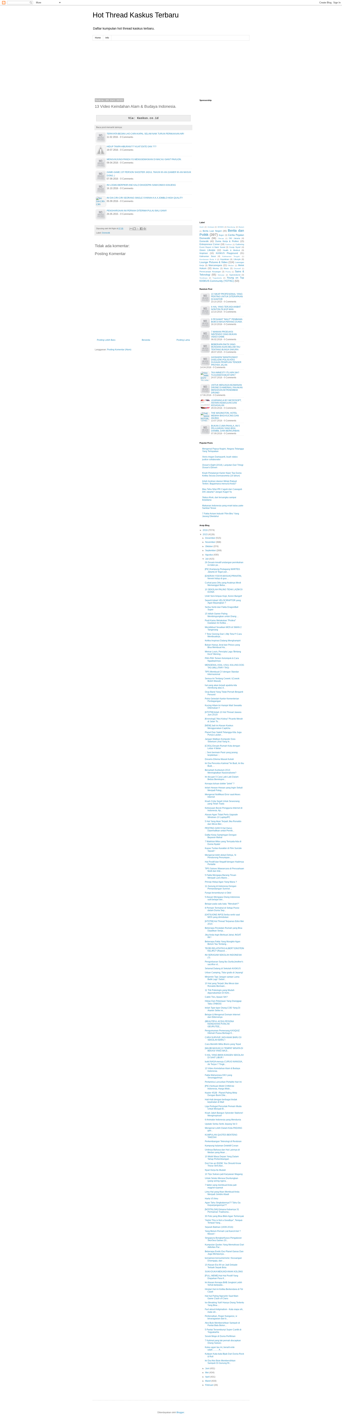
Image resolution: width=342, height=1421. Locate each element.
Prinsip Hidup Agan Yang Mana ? (221, 882)
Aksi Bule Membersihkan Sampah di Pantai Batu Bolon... (222, 1324)
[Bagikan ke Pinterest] (144, 228)
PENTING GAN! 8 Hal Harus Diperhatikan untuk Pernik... (219, 829)
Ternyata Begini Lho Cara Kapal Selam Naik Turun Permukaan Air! (145, 134)
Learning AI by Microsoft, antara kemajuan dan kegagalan (226, 403)
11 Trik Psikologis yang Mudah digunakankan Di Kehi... (219, 991)
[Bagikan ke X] (138, 228)
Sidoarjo (221, 275)
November (210, 542)
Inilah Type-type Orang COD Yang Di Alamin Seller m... (222, 1009)
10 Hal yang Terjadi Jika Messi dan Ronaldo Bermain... (222, 984)
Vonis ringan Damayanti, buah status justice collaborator (220, 458)
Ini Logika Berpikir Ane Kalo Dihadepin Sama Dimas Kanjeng (141, 185)
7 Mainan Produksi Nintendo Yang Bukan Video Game (224, 334)
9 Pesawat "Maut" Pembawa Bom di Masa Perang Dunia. (226, 320)
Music (226, 268)
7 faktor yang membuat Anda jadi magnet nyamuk (221, 1186)
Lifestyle (237, 259)
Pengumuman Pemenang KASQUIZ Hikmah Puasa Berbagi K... (222, 1031)
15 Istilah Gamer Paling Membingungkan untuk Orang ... (222, 614)
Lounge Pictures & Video (214, 262)
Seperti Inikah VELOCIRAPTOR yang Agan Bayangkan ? (223, 601)
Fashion (228, 244)
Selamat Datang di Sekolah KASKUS (223, 968)
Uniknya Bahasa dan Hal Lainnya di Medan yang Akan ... (222, 1151)
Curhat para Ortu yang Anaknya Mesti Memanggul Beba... (223, 583)
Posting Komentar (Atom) (119, 349)
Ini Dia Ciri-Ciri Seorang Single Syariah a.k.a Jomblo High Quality (145, 198)
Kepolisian (224, 259)
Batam (241, 227)
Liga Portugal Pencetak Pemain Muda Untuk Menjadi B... (223, 1107)
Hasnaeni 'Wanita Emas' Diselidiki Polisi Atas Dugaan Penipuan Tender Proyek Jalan (226, 361)
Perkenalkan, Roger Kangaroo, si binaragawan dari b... (221, 1317)
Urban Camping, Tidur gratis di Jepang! (224, 972)
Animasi (211, 227)
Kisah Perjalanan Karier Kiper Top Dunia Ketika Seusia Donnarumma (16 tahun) (222, 474)
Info (107, 38)
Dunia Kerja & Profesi (227, 241)
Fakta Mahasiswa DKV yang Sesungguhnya (218, 1076)
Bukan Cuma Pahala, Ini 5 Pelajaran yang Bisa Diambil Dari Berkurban (225, 428)
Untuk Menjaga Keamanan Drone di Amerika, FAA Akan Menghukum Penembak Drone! (227, 389)
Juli (207, 559)
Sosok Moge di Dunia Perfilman (220, 1336)
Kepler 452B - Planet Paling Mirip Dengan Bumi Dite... (221, 1094)
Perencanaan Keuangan (210, 272)
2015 (205, 534)
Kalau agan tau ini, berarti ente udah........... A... (220, 1348)
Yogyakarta (217, 278)
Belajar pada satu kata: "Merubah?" (222, 904)
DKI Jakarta (234, 238)
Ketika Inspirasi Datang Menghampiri (223, 640)
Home (98, 38)
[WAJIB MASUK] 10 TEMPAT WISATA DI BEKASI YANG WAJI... (224, 1049)
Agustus (209, 555)
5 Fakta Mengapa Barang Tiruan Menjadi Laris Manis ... (220, 876)
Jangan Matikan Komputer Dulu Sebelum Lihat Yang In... (220, 740)
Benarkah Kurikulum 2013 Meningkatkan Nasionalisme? (220, 771)
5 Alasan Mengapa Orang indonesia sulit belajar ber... (222, 898)
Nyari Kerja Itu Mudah (215, 1170)
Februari (209, 1385)
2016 (205, 530)
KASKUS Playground (227, 253)
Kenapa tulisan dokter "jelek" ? (219, 783)
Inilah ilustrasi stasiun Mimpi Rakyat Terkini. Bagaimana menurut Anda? (219, 482)
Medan (231, 265)
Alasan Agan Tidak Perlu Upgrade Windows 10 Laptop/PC (221, 815)
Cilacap (221, 238)
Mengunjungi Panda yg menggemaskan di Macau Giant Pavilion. (144, 159)
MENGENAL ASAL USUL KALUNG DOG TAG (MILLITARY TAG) (224, 666)
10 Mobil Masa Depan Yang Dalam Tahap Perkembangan (222, 1157)
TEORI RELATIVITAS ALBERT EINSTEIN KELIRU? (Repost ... (224, 949)
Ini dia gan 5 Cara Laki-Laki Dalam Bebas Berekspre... (222, 778)
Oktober (209, 546)
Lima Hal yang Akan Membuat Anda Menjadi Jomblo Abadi (222, 1193)
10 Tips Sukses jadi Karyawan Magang (224, 1174)
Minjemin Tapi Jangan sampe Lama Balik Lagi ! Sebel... (222, 978)
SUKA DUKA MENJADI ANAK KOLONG (224, 1271)
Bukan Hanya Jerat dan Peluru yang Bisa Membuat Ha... (222, 646)
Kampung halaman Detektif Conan (221, 1145)
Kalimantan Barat (208, 256)
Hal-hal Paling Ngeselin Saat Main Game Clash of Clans (221, 1297)
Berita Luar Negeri (212, 231)
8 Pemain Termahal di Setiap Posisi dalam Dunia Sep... (222, 909)
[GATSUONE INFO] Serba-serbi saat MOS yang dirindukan (222, 915)
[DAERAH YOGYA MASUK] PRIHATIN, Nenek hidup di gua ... (223, 577)
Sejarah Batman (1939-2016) (219, 1227)
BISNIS (221, 227)
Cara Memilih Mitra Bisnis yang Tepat (223, 1044)
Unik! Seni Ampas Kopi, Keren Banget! (223, 596)
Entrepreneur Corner (210, 244)
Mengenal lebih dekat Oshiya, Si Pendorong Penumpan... (220, 856)
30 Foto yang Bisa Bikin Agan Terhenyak (224, 1216)
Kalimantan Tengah (231, 256)
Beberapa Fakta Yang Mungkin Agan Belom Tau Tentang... (222, 942)
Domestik (106, 233)
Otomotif (237, 268)
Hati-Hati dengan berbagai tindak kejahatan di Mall (221, 1100)
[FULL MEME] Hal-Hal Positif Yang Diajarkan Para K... (221, 1276)
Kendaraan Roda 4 (208, 259)
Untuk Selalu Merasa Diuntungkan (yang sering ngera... (221, 1179)
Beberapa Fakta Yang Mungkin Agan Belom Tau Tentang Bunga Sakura (225, 347)
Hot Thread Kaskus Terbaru (136, 15)
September (210, 550)
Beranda (146, 340)
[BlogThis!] (134, 228)
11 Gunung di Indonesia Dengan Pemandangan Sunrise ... (220, 887)
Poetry (228, 272)
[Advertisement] (171, 65)
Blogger (180, 1412)
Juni (207, 1368)
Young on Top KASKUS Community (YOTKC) (222, 279)
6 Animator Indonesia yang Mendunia (223, 1119)
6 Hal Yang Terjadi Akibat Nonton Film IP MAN (226, 308)
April (207, 1377)
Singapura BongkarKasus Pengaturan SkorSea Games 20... (223, 1239)
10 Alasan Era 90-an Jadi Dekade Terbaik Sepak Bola (221, 1266)
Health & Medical (231, 250)
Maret (208, 1381)
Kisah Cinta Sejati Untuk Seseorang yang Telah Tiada (222, 802)
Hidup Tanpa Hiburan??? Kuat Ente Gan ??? (131, 146)
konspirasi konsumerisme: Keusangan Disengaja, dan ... (223, 1259)
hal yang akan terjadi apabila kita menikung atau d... (221, 686)
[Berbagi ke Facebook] (141, 228)
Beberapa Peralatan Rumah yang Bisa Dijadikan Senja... (223, 929)
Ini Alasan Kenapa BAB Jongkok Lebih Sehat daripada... (223, 1283)
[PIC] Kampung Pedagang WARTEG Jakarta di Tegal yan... (222, 570)
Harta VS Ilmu (211, 1198)
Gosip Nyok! (234, 247)
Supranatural (234, 275)
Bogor (221, 235)
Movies (216, 268)
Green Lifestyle (207, 250)
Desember (210, 538)
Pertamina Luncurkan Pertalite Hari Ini (223, 1082)
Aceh (202, 227)
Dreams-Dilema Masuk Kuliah (219, 759)
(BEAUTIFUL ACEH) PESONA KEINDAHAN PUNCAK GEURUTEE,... (219, 1024)
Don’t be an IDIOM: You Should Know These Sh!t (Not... (223, 1164)
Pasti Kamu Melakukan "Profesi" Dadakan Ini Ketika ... (220, 621)
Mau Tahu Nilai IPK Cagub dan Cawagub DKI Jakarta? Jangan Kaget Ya (222, 490)
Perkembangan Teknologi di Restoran (223, 1141)
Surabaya (204, 278)
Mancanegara (215, 265)
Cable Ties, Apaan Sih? (216, 997)
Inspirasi (204, 253)
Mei (207, 1372)
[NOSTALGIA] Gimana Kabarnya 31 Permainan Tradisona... (222, 1210)
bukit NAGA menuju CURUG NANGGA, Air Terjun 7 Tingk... (224, 1062)
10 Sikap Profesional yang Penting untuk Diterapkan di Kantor (227, 296)
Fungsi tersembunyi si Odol (218, 893)
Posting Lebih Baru (106, 340)
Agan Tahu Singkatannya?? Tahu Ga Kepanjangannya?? (222, 1203)
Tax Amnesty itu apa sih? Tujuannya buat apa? (225, 373)
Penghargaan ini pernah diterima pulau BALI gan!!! (137, 210)
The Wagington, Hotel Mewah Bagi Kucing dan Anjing (225, 415)
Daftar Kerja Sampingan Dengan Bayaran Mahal (221, 836)
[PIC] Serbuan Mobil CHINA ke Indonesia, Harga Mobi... (219, 1087)
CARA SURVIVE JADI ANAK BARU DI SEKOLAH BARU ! (223, 1038)
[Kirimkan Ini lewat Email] (131, 228)
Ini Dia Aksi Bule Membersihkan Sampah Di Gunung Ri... (220, 1361)
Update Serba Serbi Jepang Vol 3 (221, 1124)
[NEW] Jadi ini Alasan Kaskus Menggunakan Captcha (219, 726)
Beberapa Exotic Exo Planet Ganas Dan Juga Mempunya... (224, 1252)
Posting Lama (183, 340)
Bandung (231, 227)
